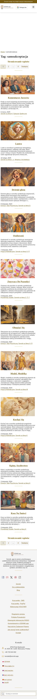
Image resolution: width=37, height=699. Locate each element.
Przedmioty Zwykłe (7, 297)
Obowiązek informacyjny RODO (18, 620)
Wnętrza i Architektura (22, 159)
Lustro (18, 144)
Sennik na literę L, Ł (7, 159)
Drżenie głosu (18, 190)
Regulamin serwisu (18, 614)
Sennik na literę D (24, 205)
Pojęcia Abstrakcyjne (8, 251)
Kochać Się (18, 419)
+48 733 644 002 (10, 652)
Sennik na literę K (7, 113)
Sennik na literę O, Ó (23, 251)
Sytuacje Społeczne (20, 113)
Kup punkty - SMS (18, 600)
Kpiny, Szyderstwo (18, 465)
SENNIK (7, 662)
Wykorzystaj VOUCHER (18, 607)
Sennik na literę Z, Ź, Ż (22, 297)
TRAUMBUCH (9, 666)
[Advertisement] (18, 31)
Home (3, 52)
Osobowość (18, 236)
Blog (18, 590)
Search (3, 694)
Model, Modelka (19, 373)
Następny (25, 66)
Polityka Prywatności (18, 617)
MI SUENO (8, 680)
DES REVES (8, 675)
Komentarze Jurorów (18, 98)
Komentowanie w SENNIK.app (18, 623)
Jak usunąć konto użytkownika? (18, 630)
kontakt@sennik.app (11, 656)
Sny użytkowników (18, 587)
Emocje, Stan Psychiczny (9, 205)
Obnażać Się (18, 327)
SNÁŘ (6, 683)
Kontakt (18, 633)
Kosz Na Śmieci (18, 513)
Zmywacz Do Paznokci (18, 281)
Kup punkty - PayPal (18, 603)
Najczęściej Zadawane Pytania (18, 626)
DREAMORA (8, 671)
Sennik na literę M (22, 389)
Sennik (18, 584)
